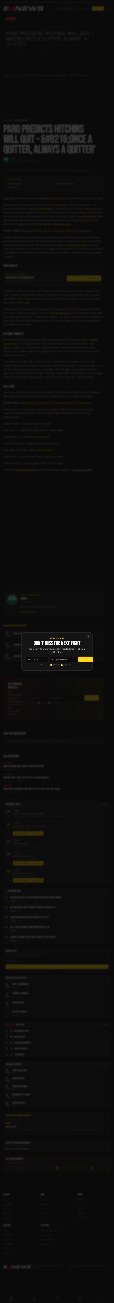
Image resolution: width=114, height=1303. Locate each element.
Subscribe (86, 659)
